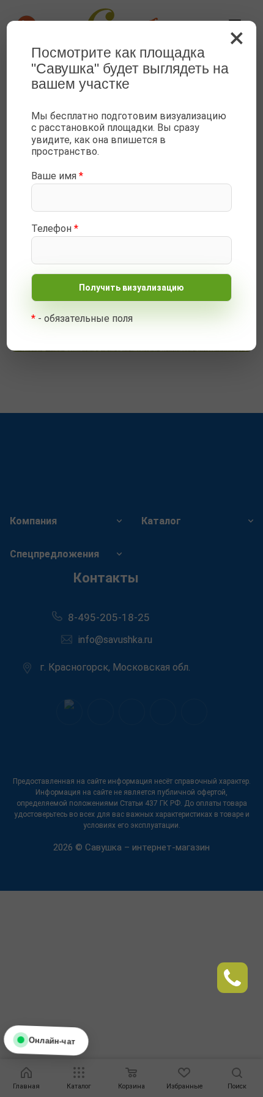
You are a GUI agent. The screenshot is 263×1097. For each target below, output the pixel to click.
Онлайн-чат (52, 1040)
